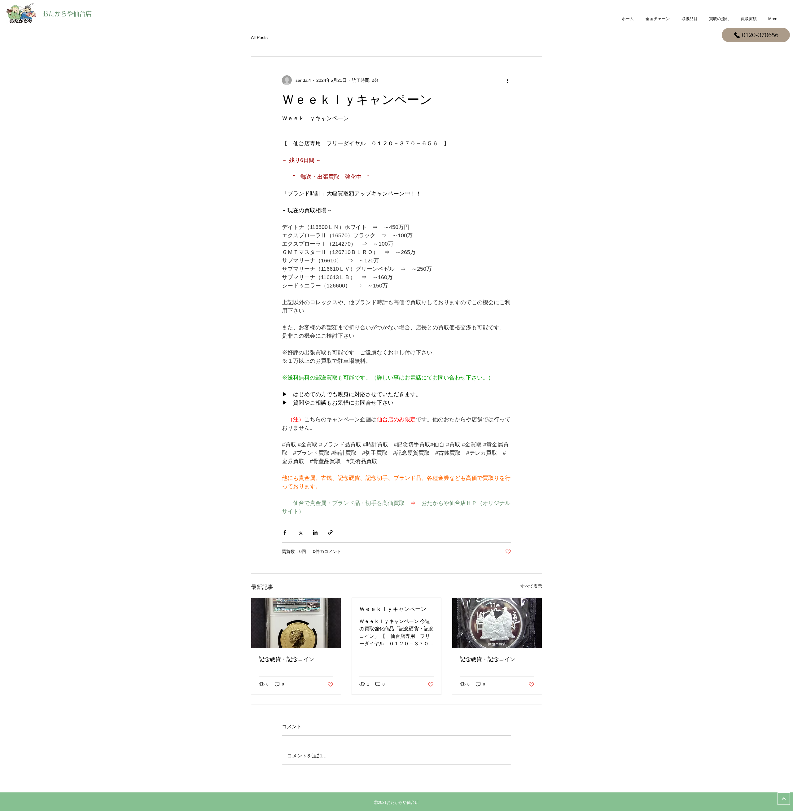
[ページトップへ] (784, 798)
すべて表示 (531, 586)
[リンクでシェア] (330, 532)
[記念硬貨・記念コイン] (296, 623)
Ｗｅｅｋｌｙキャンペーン (392, 609)
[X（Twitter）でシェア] (300, 532)
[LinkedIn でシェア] (315, 532)
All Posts (259, 37)
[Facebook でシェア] (285, 532)
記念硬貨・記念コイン (286, 659)
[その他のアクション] (507, 80)
